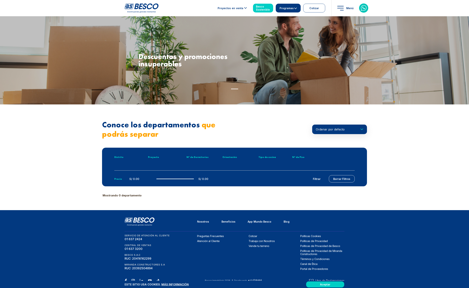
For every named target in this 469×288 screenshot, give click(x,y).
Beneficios (228, 221)
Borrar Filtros (341, 178)
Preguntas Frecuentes (210, 236)
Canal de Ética (308, 263)
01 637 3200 (134, 249)
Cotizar (314, 8)
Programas (287, 8)
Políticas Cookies (310, 236)
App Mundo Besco (259, 221)
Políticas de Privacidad (314, 241)
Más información (175, 284)
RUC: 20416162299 (138, 258)
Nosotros (203, 221)
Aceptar (325, 284)
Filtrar (317, 178)
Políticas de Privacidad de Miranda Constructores (321, 252)
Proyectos (230, 8)
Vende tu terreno (259, 246)
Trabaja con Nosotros (262, 241)
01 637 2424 (133, 239)
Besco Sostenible (263, 8)
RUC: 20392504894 (139, 268)
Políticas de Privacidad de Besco (320, 246)
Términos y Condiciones (315, 259)
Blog (286, 221)
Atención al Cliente (208, 241)
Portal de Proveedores (314, 268)
